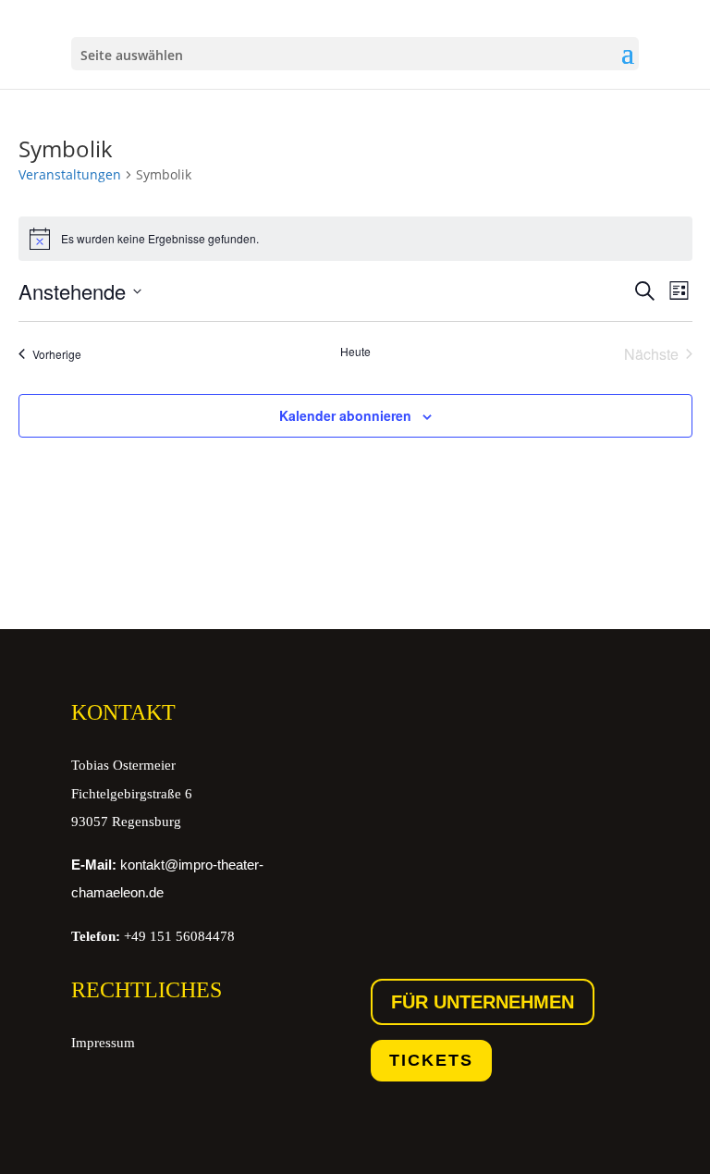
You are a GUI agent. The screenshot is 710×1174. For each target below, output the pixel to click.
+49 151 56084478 (153, 936)
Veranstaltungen (69, 174)
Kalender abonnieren (345, 415)
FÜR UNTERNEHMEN (482, 1002)
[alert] (355, 238)
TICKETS (431, 1060)
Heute (355, 351)
